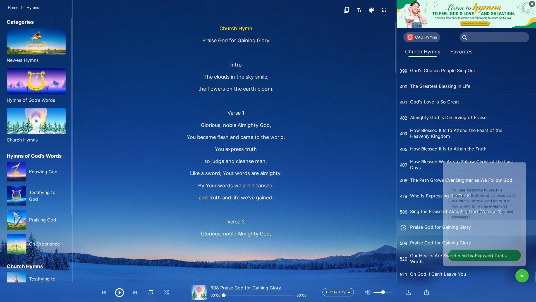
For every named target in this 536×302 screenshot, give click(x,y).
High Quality (335, 292)
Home (13, 7)
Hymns (33, 7)
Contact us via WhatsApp (476, 253)
